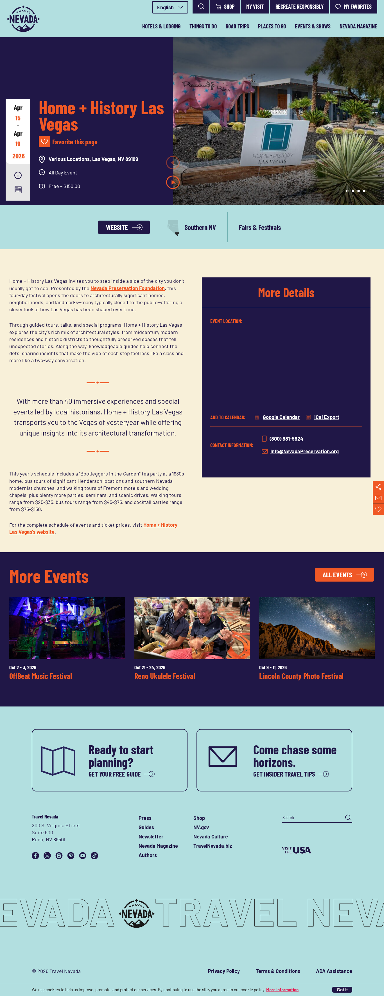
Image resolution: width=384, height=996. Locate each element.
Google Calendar (281, 417)
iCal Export (326, 417)
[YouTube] (82, 855)
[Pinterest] (70, 855)
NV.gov (201, 827)
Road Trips (237, 26)
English (165, 7)
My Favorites (358, 6)
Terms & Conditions (278, 971)
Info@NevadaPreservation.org (304, 451)
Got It (342, 989)
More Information (282, 989)
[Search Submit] (348, 817)
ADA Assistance (334, 971)
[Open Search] (201, 7)
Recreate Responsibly (299, 6)
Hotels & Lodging (161, 26)
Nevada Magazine (358, 26)
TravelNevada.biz (212, 846)
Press (145, 818)
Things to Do (203, 26)
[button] (18, 175)
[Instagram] (59, 855)
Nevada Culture (210, 836)
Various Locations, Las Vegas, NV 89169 (93, 159)
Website (117, 227)
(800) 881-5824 (286, 439)
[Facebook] (35, 855)
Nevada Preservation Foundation (128, 288)
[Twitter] (47, 855)
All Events (337, 575)
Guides (146, 827)
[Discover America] (317, 850)
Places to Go (272, 26)
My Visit (255, 6)
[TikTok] (94, 855)
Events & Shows (313, 26)
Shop (229, 6)
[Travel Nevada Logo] (23, 18)
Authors (148, 855)
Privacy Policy (224, 971)
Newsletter (151, 836)
